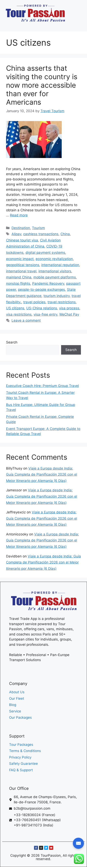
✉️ (78, 843)
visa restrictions (19, 314)
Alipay (16, 234)
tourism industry (57, 296)
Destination (21, 228)
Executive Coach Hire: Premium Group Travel (42, 386)
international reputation (60, 265)
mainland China (18, 277)
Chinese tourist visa (22, 240)
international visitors (54, 271)
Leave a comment (26, 320)
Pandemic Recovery (48, 283)
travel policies (34, 302)
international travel (21, 271)
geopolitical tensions (22, 265)
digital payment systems (45, 253)
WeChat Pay (69, 314)
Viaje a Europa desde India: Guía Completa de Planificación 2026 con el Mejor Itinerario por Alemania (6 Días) (41, 474)
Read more (19, 215)
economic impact (20, 259)
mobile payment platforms (54, 277)
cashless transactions (40, 234)
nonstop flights (18, 283)
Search (11, 342)
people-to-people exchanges (41, 290)
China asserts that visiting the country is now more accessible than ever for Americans (41, 85)
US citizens (15, 308)
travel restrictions (62, 302)
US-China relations (41, 308)
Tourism (38, 228)
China (65, 234)
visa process (69, 308)
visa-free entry (45, 314)
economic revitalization (54, 259)
